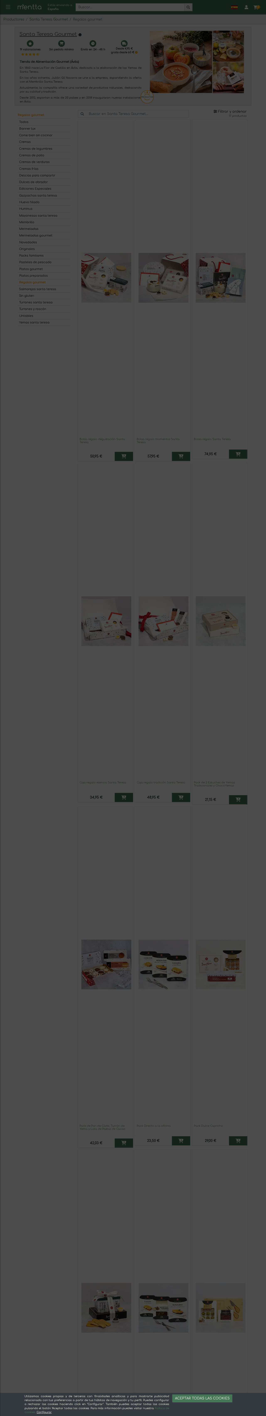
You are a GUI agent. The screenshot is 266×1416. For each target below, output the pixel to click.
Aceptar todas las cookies (202, 1398)
